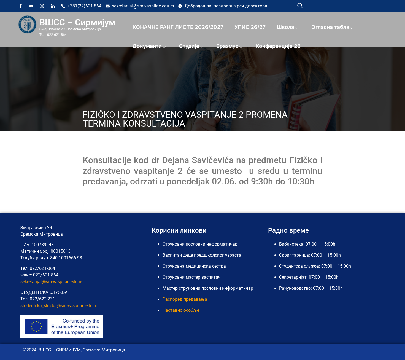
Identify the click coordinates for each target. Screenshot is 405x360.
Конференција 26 (278, 46)
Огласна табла (330, 27)
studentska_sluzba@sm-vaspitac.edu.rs (58, 305)
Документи (147, 46)
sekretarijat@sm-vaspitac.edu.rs (51, 281)
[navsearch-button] (300, 5)
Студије (189, 46)
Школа (285, 27)
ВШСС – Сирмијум (77, 22)
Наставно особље (181, 310)
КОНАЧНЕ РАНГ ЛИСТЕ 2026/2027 (178, 27)
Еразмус (227, 46)
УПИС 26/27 (250, 27)
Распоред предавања (185, 299)
